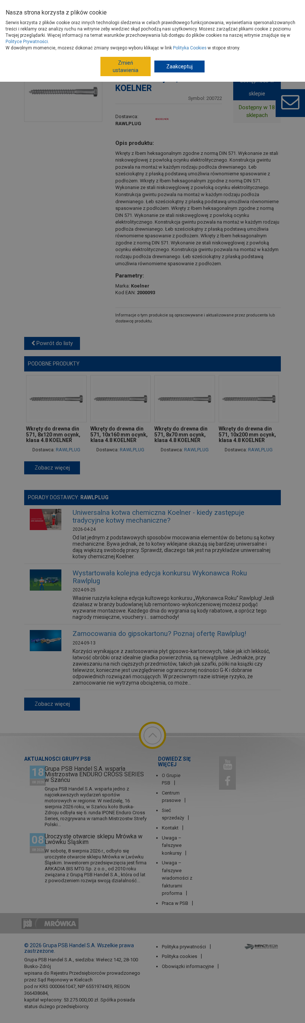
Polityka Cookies (189, 48)
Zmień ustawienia (125, 66)
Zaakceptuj (179, 66)
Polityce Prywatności (27, 41)
